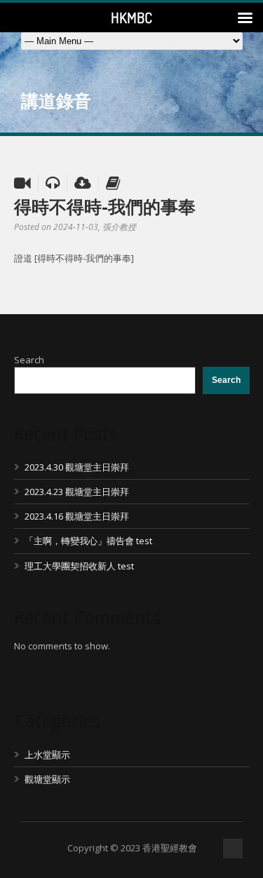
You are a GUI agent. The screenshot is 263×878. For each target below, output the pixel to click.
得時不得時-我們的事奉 (105, 206)
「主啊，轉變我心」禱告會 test (88, 540)
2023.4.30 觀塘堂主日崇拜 (77, 467)
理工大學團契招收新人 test (79, 566)
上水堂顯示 (47, 754)
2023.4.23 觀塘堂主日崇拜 (77, 491)
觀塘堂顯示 (47, 779)
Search (29, 359)
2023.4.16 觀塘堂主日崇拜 (77, 516)
